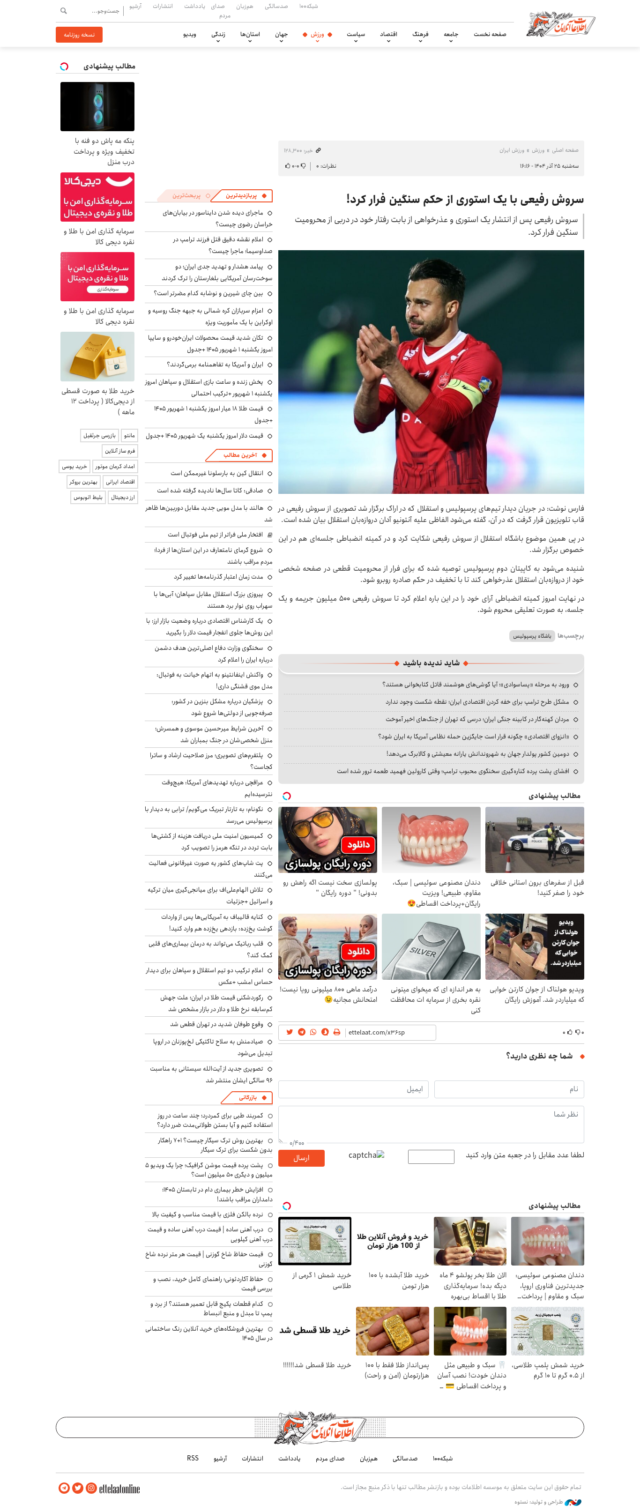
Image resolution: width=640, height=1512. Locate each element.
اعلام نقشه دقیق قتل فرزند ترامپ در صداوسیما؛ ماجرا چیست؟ (223, 245)
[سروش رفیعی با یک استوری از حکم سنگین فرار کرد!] (431, 372)
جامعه (451, 34)
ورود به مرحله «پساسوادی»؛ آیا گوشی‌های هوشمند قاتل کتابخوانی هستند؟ (475, 684)
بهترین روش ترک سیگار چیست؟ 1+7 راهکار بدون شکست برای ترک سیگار (215, 1145)
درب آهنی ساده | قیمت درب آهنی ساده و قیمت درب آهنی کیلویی (210, 1234)
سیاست (356, 34)
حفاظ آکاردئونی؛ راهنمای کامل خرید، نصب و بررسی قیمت (213, 1284)
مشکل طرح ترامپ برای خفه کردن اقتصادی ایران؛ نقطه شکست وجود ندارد (477, 702)
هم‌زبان (244, 6)
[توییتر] (77, 1488)
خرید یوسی (74, 466)
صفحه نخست (490, 34)
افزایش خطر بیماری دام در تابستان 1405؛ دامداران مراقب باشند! (217, 1194)
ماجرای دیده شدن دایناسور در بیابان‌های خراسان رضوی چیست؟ (218, 219)
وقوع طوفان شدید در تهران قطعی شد (216, 1024)
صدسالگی (276, 6)
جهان (281, 34)
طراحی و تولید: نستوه (539, 1502)
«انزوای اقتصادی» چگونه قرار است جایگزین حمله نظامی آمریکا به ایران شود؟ (473, 736)
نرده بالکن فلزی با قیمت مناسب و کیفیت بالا (207, 1214)
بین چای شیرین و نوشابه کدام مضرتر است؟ (208, 293)
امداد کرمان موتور (115, 466)
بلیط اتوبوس (88, 497)
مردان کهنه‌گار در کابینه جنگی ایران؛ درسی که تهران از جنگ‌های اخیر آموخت (477, 719)
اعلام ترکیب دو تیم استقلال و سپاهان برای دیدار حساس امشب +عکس (209, 976)
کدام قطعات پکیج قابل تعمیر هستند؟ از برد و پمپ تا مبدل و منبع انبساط (211, 1308)
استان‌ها (250, 34)
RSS (193, 1458)
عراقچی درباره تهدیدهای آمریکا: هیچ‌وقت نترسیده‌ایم (217, 788)
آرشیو (135, 6)
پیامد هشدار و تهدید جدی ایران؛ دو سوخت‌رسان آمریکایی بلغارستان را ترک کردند (217, 272)
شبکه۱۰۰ (308, 6)
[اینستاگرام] (91, 1488)
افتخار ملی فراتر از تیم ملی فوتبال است (215, 534)
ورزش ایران (511, 150)
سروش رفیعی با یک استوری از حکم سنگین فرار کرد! (465, 200)
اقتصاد (388, 34)
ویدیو (189, 34)
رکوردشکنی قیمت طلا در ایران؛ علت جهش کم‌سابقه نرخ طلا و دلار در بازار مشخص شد (216, 1003)
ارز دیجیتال (123, 497)
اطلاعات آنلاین (561, 23)
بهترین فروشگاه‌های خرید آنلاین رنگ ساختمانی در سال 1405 (209, 1333)
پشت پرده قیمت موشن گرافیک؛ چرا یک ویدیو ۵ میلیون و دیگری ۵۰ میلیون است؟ (209, 1170)
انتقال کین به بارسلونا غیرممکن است (217, 473)
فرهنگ (420, 34)
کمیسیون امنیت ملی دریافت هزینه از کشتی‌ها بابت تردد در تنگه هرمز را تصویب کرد (212, 842)
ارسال (301, 1158)
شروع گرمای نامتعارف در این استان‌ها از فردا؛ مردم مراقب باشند (213, 556)
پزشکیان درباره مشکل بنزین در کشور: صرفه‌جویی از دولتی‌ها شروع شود (222, 707)
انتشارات (163, 6)
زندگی (218, 34)
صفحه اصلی (565, 150)
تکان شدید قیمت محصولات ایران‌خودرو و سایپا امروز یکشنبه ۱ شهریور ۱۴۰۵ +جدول (210, 344)
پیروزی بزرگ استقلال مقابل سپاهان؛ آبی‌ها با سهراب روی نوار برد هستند (213, 600)
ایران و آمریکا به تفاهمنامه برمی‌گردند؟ (215, 364)
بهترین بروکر (83, 481)
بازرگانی (248, 1097)
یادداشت (194, 6)
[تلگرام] (64, 1488)
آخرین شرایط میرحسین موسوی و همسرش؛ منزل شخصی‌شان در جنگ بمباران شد (214, 734)
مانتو (129, 435)
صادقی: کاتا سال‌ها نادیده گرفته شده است (210, 490)
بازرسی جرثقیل (99, 435)
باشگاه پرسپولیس (532, 636)
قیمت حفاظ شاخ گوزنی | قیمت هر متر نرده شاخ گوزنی (209, 1259)
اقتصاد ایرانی (120, 481)
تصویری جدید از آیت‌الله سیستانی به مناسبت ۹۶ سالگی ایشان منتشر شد (211, 1075)
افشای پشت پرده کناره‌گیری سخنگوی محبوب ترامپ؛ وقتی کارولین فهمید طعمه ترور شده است (453, 771)
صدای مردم (221, 10)
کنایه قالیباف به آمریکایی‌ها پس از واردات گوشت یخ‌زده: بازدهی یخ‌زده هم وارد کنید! (217, 923)
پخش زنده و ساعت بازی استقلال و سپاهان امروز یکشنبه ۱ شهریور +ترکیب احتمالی (209, 388)
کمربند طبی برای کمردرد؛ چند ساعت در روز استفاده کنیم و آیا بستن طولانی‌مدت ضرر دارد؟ (215, 1120)
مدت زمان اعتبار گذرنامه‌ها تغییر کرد (218, 577)
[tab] (246, 195)
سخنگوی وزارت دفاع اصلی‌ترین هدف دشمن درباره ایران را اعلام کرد (214, 654)
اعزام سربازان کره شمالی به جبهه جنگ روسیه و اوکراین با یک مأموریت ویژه (210, 316)
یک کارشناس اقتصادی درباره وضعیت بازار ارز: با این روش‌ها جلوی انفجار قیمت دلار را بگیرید (209, 627)
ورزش (317, 34)
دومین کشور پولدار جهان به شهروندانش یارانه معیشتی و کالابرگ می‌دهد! (478, 754)
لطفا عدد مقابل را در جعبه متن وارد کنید (525, 1155)
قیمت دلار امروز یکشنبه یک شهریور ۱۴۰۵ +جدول (204, 436)
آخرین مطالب (240, 455)
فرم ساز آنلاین (120, 451)
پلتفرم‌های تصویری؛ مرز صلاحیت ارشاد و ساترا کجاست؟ (211, 761)
